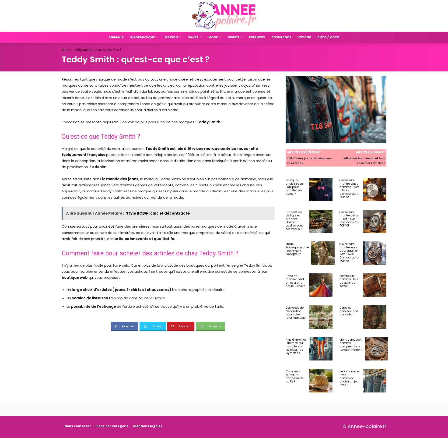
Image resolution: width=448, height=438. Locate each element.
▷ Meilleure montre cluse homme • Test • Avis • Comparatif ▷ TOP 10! (349, 188)
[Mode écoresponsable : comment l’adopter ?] (323, 253)
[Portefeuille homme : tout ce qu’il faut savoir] (375, 285)
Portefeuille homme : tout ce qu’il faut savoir (349, 281)
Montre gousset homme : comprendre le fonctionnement (351, 345)
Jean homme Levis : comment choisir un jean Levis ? (350, 378)
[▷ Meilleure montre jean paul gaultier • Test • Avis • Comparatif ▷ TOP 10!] (375, 253)
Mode (66, 50)
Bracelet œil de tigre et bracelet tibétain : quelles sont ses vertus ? (294, 220)
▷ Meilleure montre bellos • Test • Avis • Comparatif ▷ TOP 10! (349, 219)
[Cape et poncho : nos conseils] (375, 317)
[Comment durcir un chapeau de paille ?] (321, 380)
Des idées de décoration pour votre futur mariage (295, 313)
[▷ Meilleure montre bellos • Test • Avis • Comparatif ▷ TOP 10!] (375, 221)
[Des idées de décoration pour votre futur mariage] (321, 317)
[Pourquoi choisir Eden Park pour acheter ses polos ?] (321, 189)
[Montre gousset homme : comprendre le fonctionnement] (376, 349)
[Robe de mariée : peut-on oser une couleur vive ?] (321, 285)
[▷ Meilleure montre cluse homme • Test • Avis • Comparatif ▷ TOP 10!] (375, 189)
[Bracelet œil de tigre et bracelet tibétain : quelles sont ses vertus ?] (321, 221)
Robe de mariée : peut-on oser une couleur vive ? (296, 281)
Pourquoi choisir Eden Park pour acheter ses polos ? (294, 187)
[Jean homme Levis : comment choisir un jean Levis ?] (375, 380)
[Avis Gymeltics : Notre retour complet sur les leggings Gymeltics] (321, 349)
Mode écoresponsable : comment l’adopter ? (297, 249)
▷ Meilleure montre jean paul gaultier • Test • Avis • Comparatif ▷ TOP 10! (350, 252)
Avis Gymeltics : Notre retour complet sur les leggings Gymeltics (296, 346)
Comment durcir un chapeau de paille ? (294, 376)
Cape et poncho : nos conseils (349, 311)
